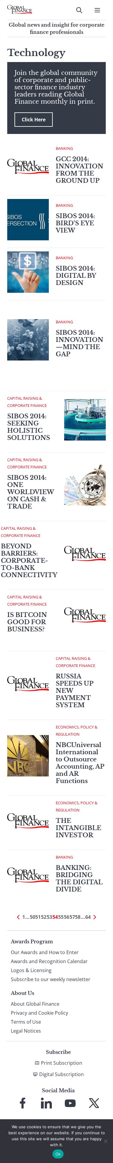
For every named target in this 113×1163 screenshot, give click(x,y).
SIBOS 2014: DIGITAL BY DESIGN (76, 275)
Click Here (34, 119)
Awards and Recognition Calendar (49, 961)
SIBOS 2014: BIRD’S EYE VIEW (75, 223)
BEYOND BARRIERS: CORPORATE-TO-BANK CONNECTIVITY (29, 561)
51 (38, 917)
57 (72, 917)
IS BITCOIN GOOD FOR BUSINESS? (27, 622)
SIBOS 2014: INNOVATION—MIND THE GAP (79, 343)
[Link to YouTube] (70, 1103)
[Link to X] (94, 1103)
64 (88, 917)
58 (77, 917)
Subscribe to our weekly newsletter (50, 979)
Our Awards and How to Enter (45, 952)
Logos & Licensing (31, 970)
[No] (105, 1141)
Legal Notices (26, 1031)
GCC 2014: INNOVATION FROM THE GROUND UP (79, 170)
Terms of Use (26, 1022)
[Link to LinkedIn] (46, 1103)
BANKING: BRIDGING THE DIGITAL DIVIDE (79, 878)
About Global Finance (35, 1004)
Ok (58, 1154)
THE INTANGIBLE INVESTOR (78, 828)
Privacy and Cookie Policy (39, 1013)
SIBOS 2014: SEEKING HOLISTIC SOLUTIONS (28, 427)
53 (49, 917)
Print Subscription (61, 1063)
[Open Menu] (97, 10)
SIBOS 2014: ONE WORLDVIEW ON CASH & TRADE (30, 492)
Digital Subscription (61, 1074)
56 (66, 917)
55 (61, 917)
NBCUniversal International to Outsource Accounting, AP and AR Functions (80, 763)
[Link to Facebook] (22, 1103)
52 (43, 917)
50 (32, 917)
